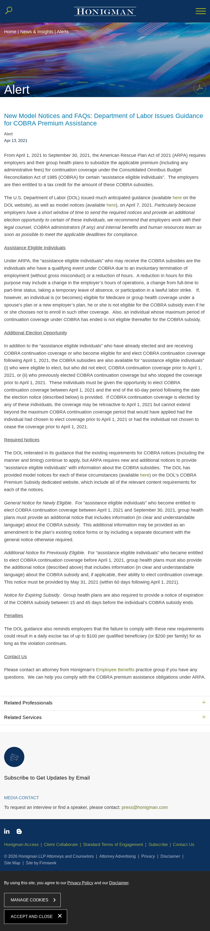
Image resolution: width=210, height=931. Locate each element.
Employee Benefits (115, 669)
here (177, 197)
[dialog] (105, 901)
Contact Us (183, 844)
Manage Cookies (29, 900)
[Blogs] (19, 832)
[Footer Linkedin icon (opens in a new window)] (6, 832)
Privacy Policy (80, 883)
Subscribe (158, 844)
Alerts (63, 31)
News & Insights (36, 31)
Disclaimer (170, 856)
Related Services (23, 717)
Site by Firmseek (41, 863)
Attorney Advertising (117, 856)
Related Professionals (28, 702)
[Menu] (201, 11)
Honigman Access (21, 844)
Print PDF (200, 88)
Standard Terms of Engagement (113, 844)
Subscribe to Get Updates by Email (47, 778)
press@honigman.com (145, 807)
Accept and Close (32, 916)
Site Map (12, 863)
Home (10, 31)
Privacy (148, 856)
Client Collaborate (61, 844)
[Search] (8, 10)
